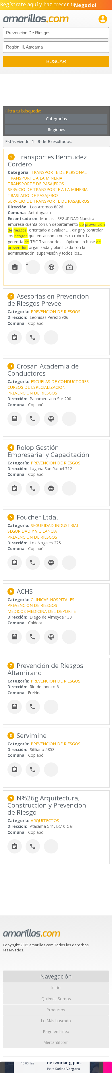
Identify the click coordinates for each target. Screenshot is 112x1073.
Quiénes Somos (56, 998)
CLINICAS (40, 599)
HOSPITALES (62, 599)
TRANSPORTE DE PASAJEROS (36, 183)
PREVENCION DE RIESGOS (55, 311)
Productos (56, 1009)
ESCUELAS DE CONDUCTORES (60, 381)
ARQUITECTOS (45, 820)
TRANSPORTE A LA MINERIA (35, 178)
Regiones (56, 129)
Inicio (56, 987)
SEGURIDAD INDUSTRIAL (55, 525)
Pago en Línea (56, 1031)
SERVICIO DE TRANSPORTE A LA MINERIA (48, 189)
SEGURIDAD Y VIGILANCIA (32, 531)
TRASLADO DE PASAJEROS (33, 195)
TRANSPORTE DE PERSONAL (59, 172)
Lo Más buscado (56, 1020)
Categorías (56, 118)
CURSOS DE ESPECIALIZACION (36, 387)
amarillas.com (36, 18)
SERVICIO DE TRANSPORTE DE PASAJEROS (48, 201)
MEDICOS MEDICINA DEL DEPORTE (41, 611)
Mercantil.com (56, 1042)
